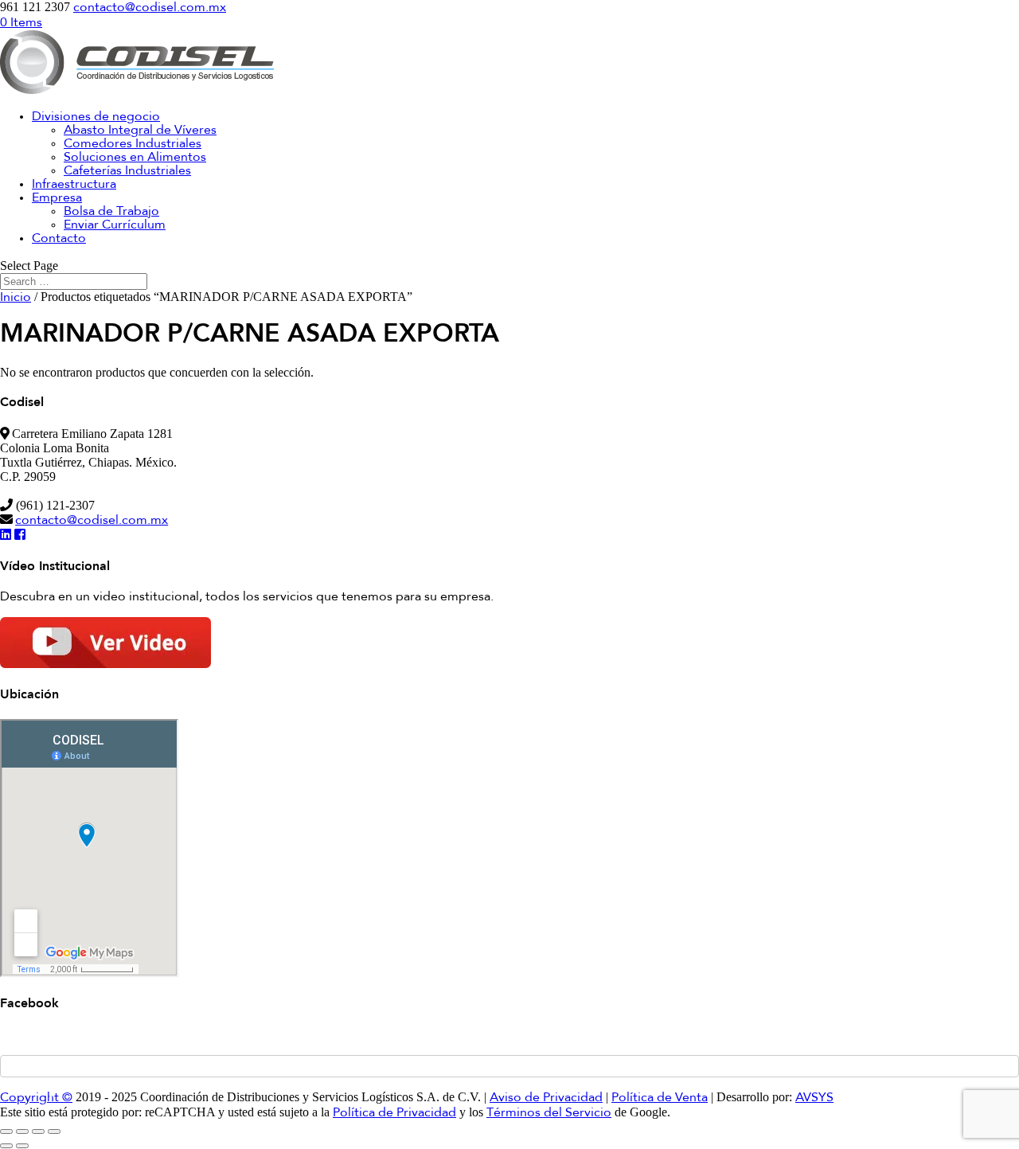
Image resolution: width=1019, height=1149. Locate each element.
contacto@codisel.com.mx (91, 520)
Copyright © (36, 1098)
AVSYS (814, 1098)
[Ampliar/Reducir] (6, 1131)
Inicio (15, 297)
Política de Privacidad (394, 1113)
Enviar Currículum (115, 225)
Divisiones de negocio (96, 117)
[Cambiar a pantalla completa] (22, 1131)
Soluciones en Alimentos (135, 157)
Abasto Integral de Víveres (140, 130)
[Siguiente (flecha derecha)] (22, 1145)
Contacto (59, 239)
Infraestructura (74, 184)
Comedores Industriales (132, 144)
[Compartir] (38, 1131)
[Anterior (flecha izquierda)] (6, 1145)
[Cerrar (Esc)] (54, 1131)
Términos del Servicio (548, 1113)
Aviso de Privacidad (546, 1098)
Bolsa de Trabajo (111, 211)
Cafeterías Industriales (127, 171)
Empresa (57, 198)
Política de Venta (659, 1098)
